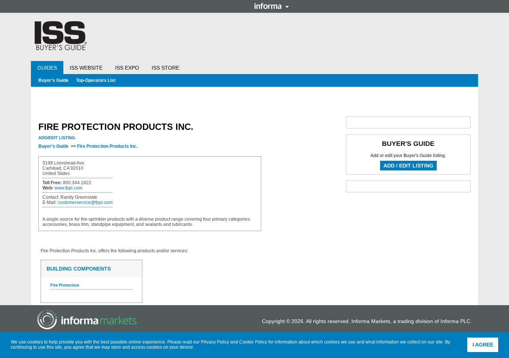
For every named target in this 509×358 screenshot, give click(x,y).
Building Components (79, 269)
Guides (47, 68)
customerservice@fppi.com (85, 202)
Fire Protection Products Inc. (107, 146)
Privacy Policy (215, 342)
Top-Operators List (96, 80)
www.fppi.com (68, 188)
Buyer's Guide (53, 80)
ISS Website (86, 68)
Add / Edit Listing (408, 166)
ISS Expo (127, 68)
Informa (272, 6)
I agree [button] (482, 345)
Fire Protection (64, 285)
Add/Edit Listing (56, 137)
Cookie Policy (253, 342)
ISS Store (165, 68)
